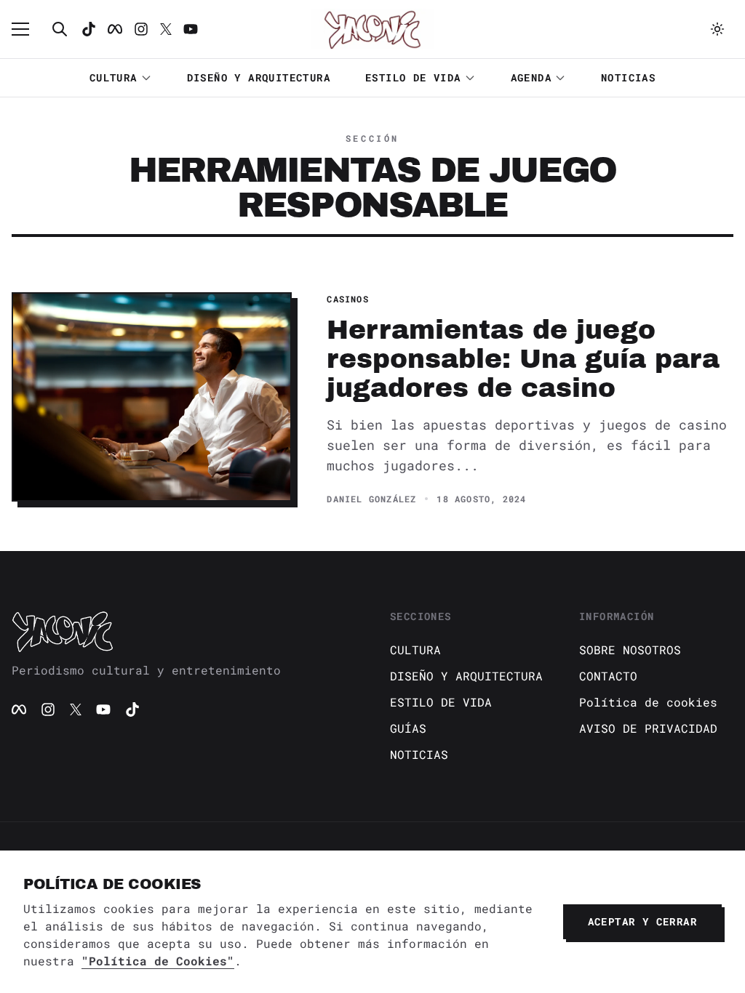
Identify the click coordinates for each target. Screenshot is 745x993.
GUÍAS (408, 728)
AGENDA (531, 77)
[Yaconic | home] (183, 631)
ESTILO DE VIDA (413, 77)
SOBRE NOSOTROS (630, 649)
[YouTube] (103, 709)
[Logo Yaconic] (372, 29)
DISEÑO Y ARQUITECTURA (258, 77)
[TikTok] (88, 29)
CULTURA (113, 77)
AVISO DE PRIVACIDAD (648, 728)
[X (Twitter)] (75, 709)
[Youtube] (190, 29)
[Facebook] (115, 29)
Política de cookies (648, 701)
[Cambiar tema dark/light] (717, 29)
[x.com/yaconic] (166, 29)
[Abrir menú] (28, 29)
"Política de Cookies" (157, 960)
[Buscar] (60, 29)
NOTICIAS (628, 77)
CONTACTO (608, 675)
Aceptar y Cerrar (642, 921)
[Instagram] (141, 29)
